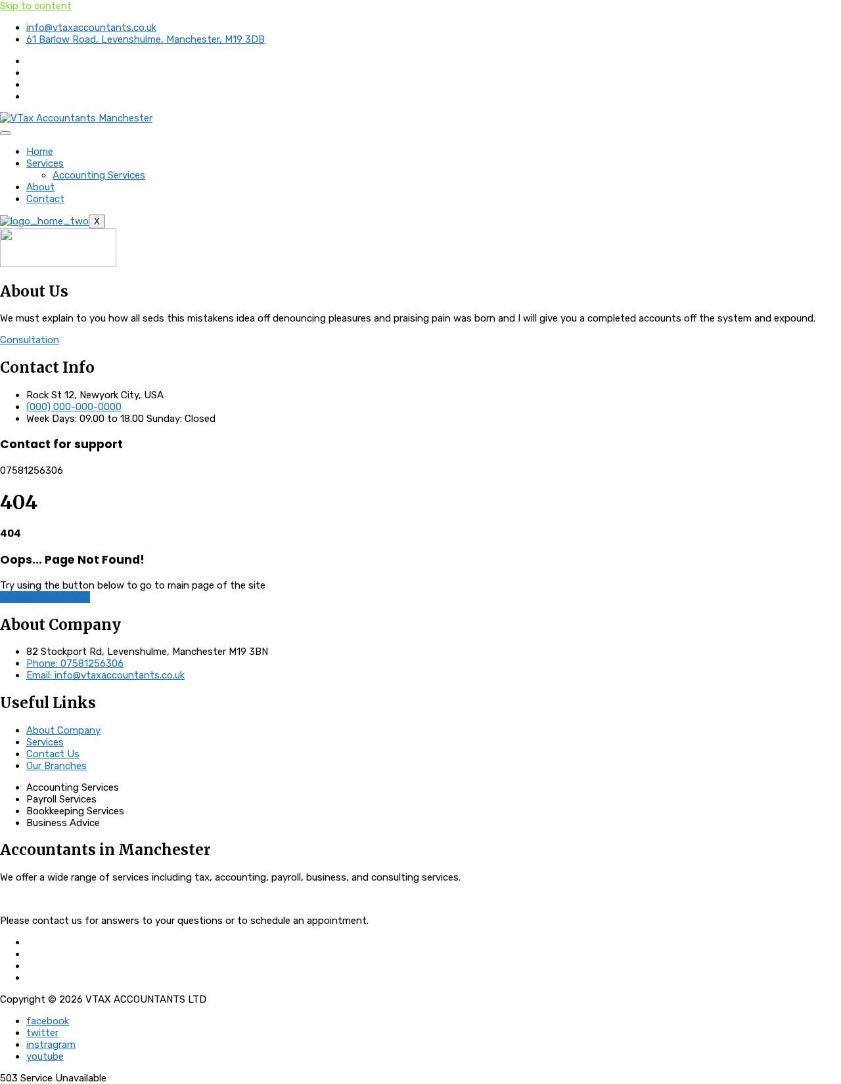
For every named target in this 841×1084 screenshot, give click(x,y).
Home (39, 151)
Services (45, 163)
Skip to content (36, 6)
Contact (45, 199)
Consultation (29, 340)
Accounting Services (99, 175)
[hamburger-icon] (5, 133)
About (40, 187)
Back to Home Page (45, 597)
